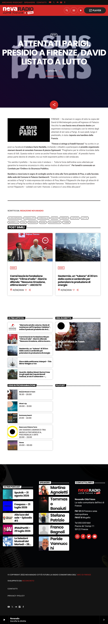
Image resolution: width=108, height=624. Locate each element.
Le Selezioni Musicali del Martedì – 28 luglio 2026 (21, 543)
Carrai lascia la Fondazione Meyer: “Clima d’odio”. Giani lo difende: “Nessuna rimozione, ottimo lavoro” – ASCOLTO (28, 280)
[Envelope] (94, 536)
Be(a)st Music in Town (71, 341)
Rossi (42, 222)
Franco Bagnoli (57, 529)
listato (74, 218)
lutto (84, 218)
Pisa (23, 222)
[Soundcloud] (57, 3)
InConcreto (28, 580)
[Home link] (18, 10)
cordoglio (43, 218)
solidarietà (54, 222)
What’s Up (23, 403)
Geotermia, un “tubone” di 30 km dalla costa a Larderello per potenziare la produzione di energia (77, 280)
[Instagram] (61, 3)
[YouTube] (50, 3)
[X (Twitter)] (54, 3)
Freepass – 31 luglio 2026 (22, 506)
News (53, 35)
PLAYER (95, 10)
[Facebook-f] (83, 536)
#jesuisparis (15, 218)
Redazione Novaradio (32, 210)
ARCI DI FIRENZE (84, 574)
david (54, 218)
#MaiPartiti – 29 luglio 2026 (22, 529)
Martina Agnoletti (59, 490)
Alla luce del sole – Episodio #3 (23, 518)
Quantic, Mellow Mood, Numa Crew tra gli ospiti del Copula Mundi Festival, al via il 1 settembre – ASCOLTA (34, 375)
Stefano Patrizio (57, 518)
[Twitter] (88, 536)
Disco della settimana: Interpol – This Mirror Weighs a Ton (35, 362)
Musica (62, 334)
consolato (29, 218)
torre (66, 222)
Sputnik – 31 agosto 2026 (21, 494)
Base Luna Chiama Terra (28, 427)
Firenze (64, 218)
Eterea (21, 442)
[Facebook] (65, 3)
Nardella (13, 222)
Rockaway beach (25, 415)
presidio (33, 222)
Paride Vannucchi (59, 543)
